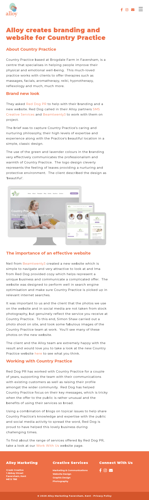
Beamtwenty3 (54, 114)
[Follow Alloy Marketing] (120, 10)
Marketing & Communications (70, 470)
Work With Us (47, 445)
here (38, 353)
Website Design (62, 474)
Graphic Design (61, 477)
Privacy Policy (102, 495)
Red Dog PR (36, 104)
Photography (60, 481)
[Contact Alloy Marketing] (131, 10)
